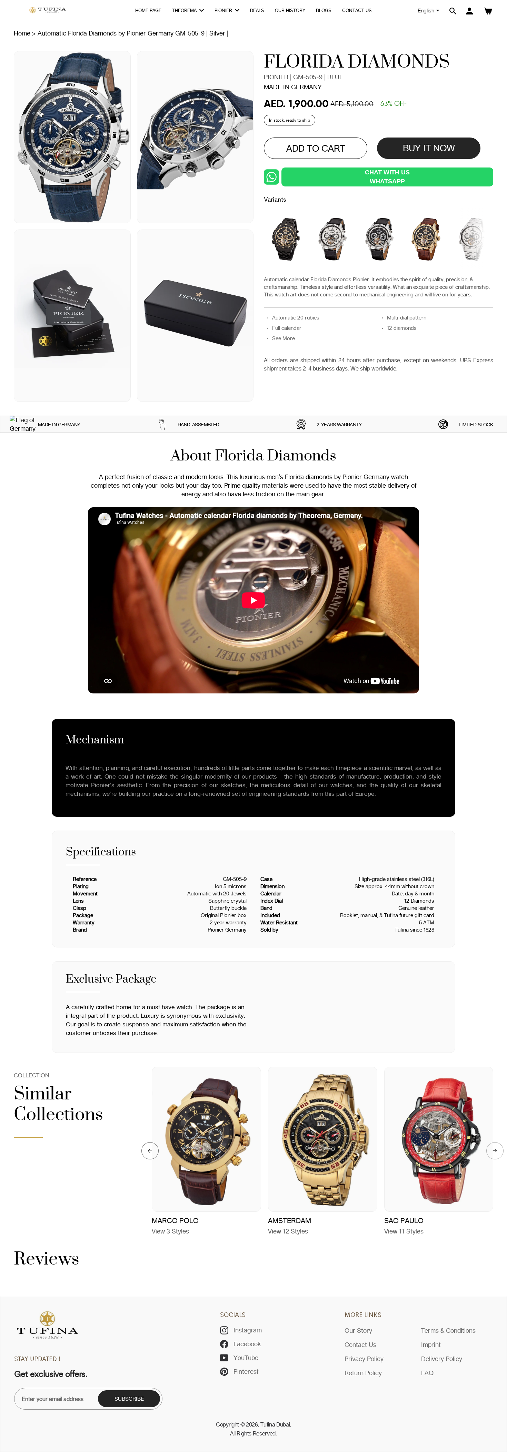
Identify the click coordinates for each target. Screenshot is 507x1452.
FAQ (427, 1373)
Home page (148, 10)
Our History (290, 10)
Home (22, 33)
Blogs (323, 10)
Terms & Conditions (448, 1330)
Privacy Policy (364, 1358)
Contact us (357, 10)
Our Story (358, 1330)
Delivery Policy (441, 1358)
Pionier (224, 10)
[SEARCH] (453, 11)
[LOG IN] (469, 11)
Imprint (431, 1344)
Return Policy (363, 1373)
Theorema (185, 10)
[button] (150, 1150)
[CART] (488, 11)
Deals (257, 10)
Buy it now (429, 148)
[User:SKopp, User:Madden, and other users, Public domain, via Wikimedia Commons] (23, 424)
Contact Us (360, 1344)
